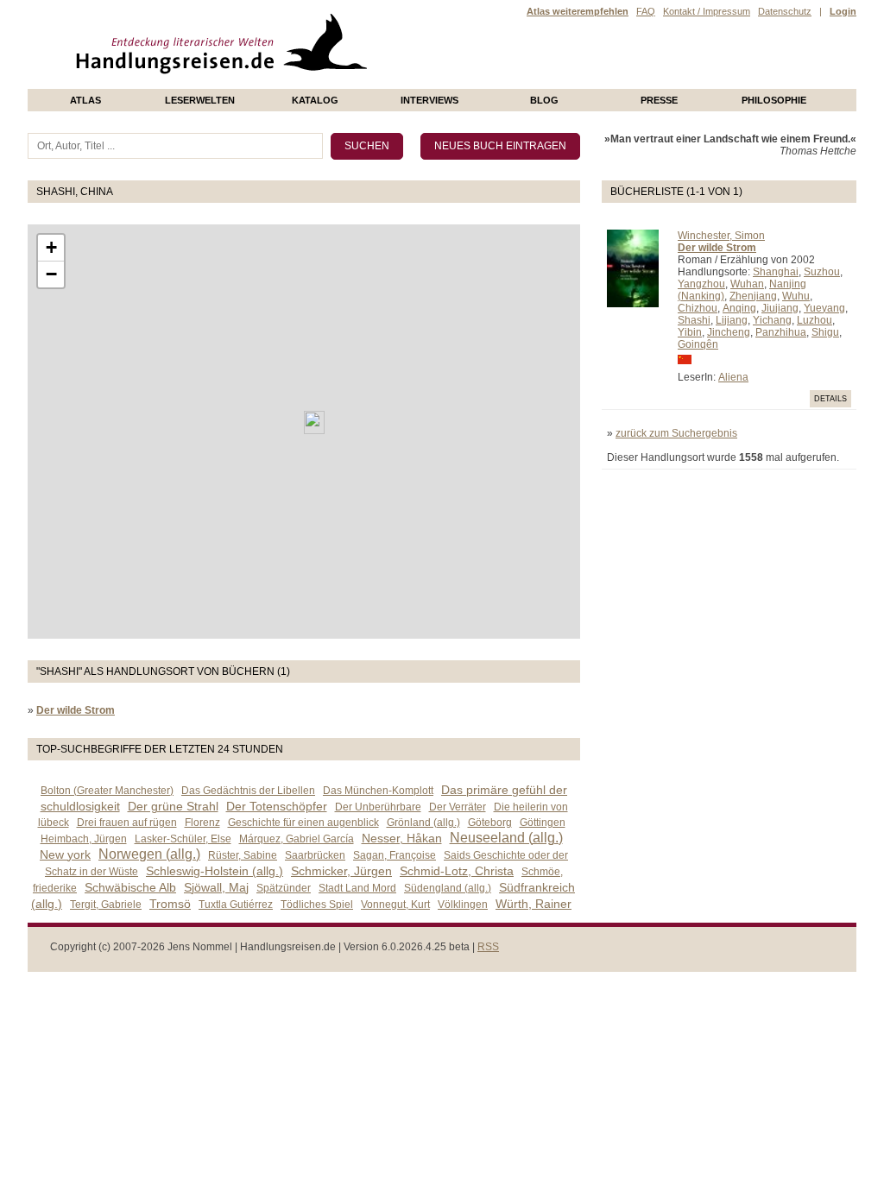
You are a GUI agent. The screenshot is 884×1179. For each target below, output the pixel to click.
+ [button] (51, 247)
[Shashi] (314, 422)
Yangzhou (701, 284)
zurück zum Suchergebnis (676, 433)
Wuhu (796, 296)
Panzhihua (780, 332)
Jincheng (728, 332)
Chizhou (697, 308)
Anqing (739, 308)
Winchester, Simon (721, 236)
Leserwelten (200, 100)
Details (830, 398)
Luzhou (814, 320)
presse (659, 100)
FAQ (645, 11)
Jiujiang (780, 308)
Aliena (733, 377)
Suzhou (822, 272)
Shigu (825, 332)
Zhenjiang (753, 296)
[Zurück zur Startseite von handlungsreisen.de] (347, 83)
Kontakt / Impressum (706, 11)
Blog (544, 100)
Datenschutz (784, 11)
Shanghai (776, 272)
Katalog (315, 100)
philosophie (774, 100)
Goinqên (698, 344)
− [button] (51, 274)
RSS (488, 947)
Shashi (694, 320)
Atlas (85, 100)
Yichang (772, 320)
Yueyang (824, 308)
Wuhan (747, 284)
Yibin (690, 332)
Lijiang (732, 320)
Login (843, 11)
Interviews (429, 100)
